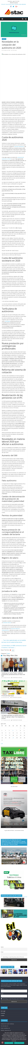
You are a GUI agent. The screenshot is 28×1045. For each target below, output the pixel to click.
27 (13, 737)
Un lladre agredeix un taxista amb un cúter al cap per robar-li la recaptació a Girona (13, 717)
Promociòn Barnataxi (7, 695)
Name (2, 947)
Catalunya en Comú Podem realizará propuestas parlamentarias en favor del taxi (13, 674)
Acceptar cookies (9, 1043)
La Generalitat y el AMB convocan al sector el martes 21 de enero (13, 646)
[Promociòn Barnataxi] (14, 681)
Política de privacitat (19, 1043)
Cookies (2, 1015)
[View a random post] (25, 18)
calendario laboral (7, 622)
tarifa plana (7, 321)
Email (2, 952)
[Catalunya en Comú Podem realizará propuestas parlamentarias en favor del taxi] (14, 658)
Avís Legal (3, 1011)
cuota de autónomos (19, 146)
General (4, 39)
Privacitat (3, 1013)
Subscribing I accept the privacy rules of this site (13, 957)
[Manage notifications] (2, 1042)
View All (23, 966)
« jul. (2, 743)
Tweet (8, 653)
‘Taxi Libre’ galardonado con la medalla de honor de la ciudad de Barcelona (13, 641)
